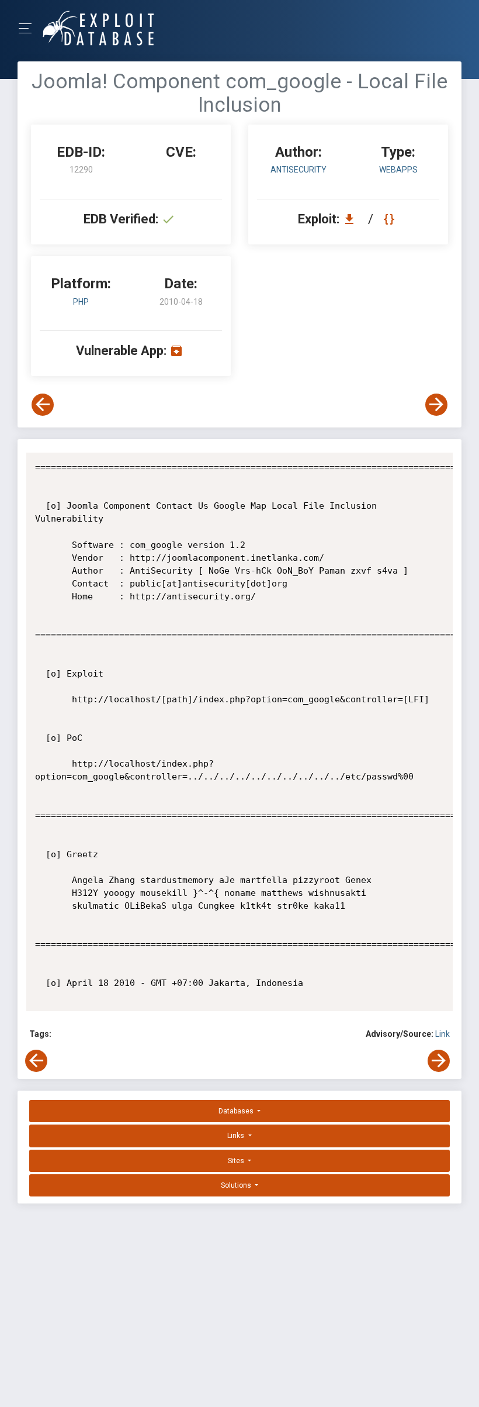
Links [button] (236, 1136)
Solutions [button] (237, 1185)
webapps (398, 169)
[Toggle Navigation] (29, 28)
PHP (81, 301)
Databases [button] (236, 1111)
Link (442, 1034)
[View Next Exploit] (436, 405)
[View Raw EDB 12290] (390, 219)
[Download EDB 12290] (352, 219)
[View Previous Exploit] (43, 405)
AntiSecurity (298, 169)
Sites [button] (237, 1161)
